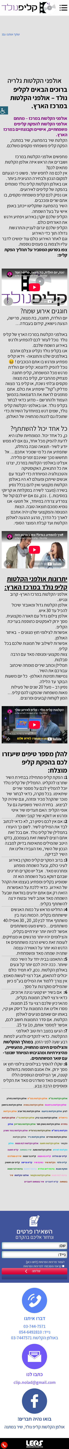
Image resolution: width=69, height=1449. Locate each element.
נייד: (34, 1332)
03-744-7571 (34, 1326)
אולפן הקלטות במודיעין (25, 1124)
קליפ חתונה (13, 1149)
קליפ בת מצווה (44, 1156)
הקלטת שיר (50, 1162)
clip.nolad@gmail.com (35, 1382)
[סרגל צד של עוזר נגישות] (4, 110)
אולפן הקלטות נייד (36, 1136)
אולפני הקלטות (22, 1175)
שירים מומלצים (14, 1156)
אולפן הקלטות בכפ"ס (37, 1098)
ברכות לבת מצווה (59, 1175)
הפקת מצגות (61, 1168)
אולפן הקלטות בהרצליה (40, 1130)
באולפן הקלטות (34, 1337)
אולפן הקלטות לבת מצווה (26, 1143)
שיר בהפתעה (25, 1149)
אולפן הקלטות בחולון (16, 1098)
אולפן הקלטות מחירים (56, 1136)
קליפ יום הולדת (59, 1156)
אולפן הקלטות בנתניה (33, 1104)
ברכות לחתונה (30, 1168)
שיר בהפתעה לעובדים (34, 1181)
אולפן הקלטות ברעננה (52, 1111)
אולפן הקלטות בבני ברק (46, 1117)
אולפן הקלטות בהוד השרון (16, 1130)
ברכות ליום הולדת (46, 1168)
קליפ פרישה (26, 1162)
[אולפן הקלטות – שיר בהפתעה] (29, 8)
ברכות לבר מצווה (15, 1168)
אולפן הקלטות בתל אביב (29, 1111)
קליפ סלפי (62, 1162)
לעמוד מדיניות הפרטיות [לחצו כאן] (45, 1262)
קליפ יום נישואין (12, 1162)
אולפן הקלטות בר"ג (25, 1117)
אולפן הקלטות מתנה (42, 1149)
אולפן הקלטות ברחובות (55, 1104)
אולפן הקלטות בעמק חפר (48, 1124)
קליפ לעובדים (51, 1181)
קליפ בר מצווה (29, 1156)
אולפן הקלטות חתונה (49, 1143)
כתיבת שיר (38, 1162)
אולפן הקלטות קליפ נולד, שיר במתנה (34, 1427)
